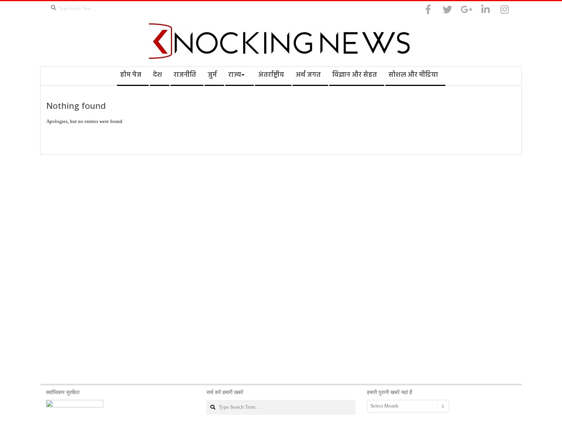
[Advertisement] (281, 269)
